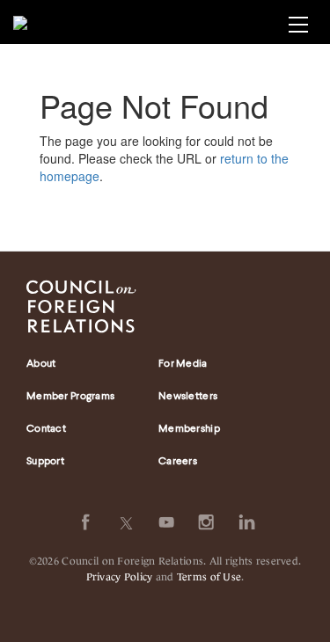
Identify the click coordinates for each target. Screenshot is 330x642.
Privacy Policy (119, 575)
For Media (183, 364)
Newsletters (187, 396)
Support (45, 461)
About (40, 364)
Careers (177, 461)
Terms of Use (209, 575)
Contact (46, 429)
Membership (189, 429)
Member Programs (70, 396)
